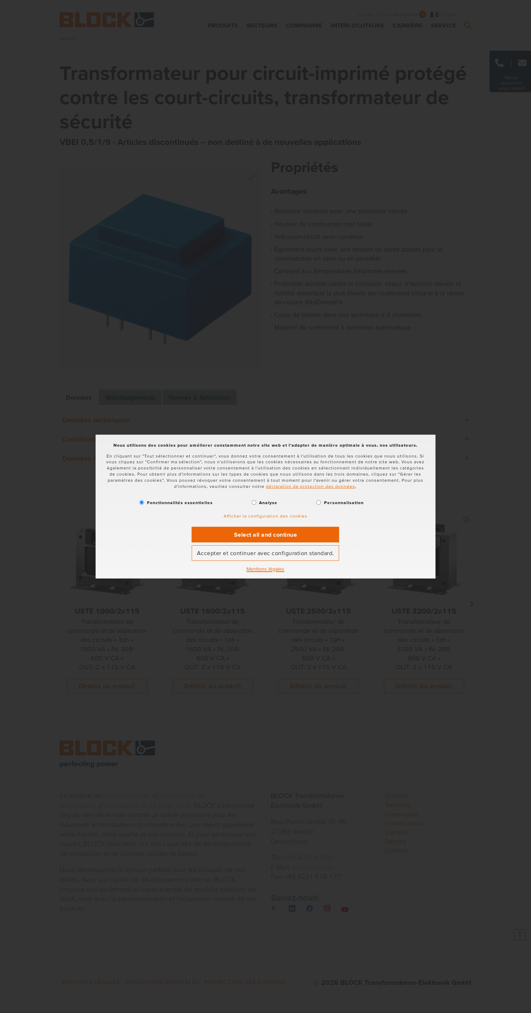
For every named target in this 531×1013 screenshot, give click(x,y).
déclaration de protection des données (310, 486)
